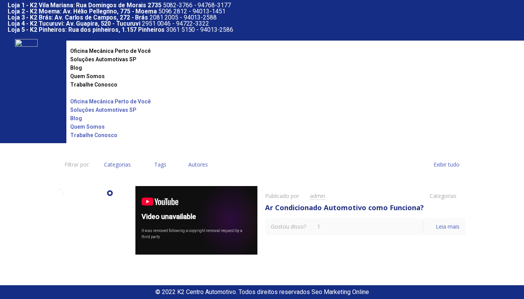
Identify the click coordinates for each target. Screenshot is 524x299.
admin (317, 195)
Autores (198, 164)
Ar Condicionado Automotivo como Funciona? (344, 207)
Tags (160, 164)
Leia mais (448, 226)
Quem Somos (87, 76)
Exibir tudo (446, 164)
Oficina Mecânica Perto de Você (110, 51)
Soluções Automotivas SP (103, 59)
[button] (288, 93)
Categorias (117, 164)
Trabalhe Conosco (93, 85)
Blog (76, 68)
